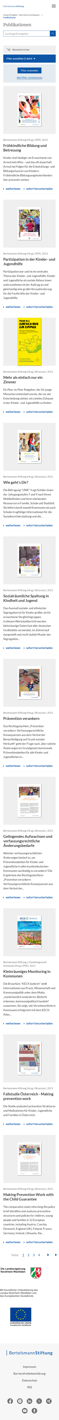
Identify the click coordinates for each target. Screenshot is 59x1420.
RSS (29, 1387)
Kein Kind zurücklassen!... (30, 15)
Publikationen (9, 17)
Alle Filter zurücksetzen (29, 77)
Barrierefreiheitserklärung (29, 1373)
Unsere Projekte (10, 15)
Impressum (29, 1366)
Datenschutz (29, 1380)
